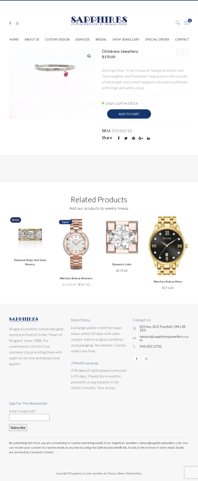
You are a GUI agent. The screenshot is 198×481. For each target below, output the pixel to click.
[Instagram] (17, 23)
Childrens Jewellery (179, 52)
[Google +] (141, 138)
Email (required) (23, 411)
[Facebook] (10, 23)
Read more (30, 242)
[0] (186, 23)
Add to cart (129, 114)
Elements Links (122, 264)
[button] (89, 56)
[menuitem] (14, 39)
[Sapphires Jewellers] (99, 20)
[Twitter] (126, 138)
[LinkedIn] (148, 138)
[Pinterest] (134, 138)
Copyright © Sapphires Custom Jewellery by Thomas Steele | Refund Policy (99, 473)
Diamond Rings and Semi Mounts (30, 262)
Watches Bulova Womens (76, 278)
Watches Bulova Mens (168, 281)
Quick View (43, 228)
